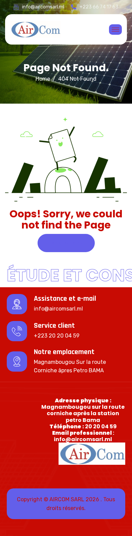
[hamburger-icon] (115, 29)
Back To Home (66, 243)
